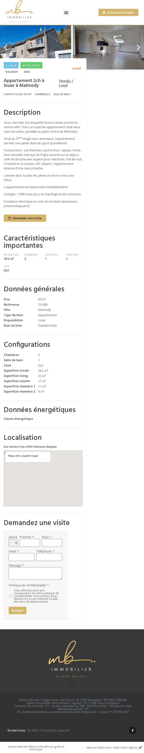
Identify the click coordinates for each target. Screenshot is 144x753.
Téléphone (45, 551)
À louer (11, 66)
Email (14, 551)
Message (16, 565)
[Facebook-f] (132, 730)
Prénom (27, 537)
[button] (66, 12)
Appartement (31, 66)
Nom (47, 537)
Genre (13, 537)
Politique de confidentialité (29, 585)
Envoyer (17, 610)
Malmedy (12, 72)
